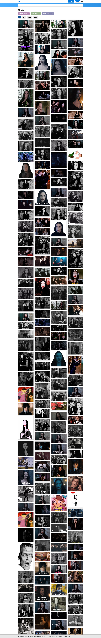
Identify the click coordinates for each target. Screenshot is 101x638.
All (19, 17)
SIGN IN (77, 1)
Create (71, 1)
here (71, 636)
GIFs (24, 17)
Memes (35, 17)
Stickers (29, 17)
